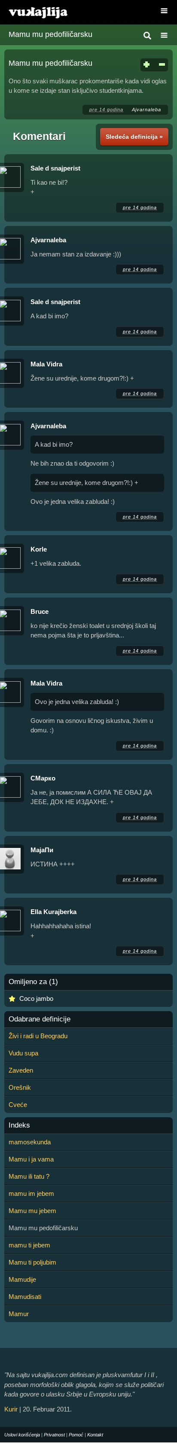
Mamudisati (25, 1296)
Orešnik (20, 1087)
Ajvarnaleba (146, 109)
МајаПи (42, 850)
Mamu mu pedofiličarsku (50, 34)
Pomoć (76, 1434)
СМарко (43, 778)
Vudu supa (23, 1053)
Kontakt (95, 1434)
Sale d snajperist (55, 168)
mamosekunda (30, 1142)
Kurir (11, 1409)
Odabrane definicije (39, 1019)
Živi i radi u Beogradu (38, 1036)
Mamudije (22, 1279)
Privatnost (54, 1434)
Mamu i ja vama (31, 1159)
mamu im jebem (31, 1193)
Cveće (18, 1104)
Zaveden (21, 1070)
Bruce (40, 611)
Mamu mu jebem (32, 1210)
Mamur (19, 1313)
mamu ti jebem (29, 1245)
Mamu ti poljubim (32, 1262)
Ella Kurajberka (53, 911)
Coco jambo (36, 998)
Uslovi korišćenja (22, 1434)
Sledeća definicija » (134, 136)
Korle (39, 549)
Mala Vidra (46, 364)
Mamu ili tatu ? (29, 1176)
